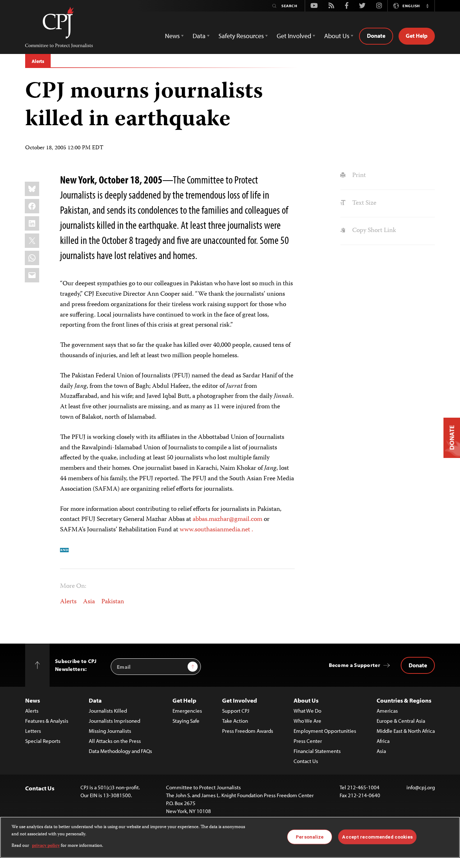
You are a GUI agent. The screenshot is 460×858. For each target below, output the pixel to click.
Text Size (363, 203)
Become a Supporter (354, 665)
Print (358, 175)
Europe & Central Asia (401, 720)
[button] (427, 6)
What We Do (307, 710)
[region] (230, 837)
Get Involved (239, 700)
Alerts (38, 61)
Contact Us (306, 761)
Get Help (417, 35)
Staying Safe (185, 720)
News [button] (172, 36)
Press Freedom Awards (247, 730)
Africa (383, 740)
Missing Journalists (110, 730)
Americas (387, 710)
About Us (306, 700)
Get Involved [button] (294, 36)
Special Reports (42, 740)
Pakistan (112, 601)
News (32, 700)
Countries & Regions (404, 700)
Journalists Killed (108, 710)
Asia (89, 601)
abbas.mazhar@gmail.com (227, 519)
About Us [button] (336, 36)
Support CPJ (235, 710)
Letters (33, 730)
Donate (376, 35)
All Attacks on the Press (115, 740)
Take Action (235, 720)
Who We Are (307, 720)
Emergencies (187, 710)
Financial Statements (317, 751)
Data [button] (199, 36)
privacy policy (46, 846)
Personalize (309, 836)
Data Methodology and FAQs (120, 751)
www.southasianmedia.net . (216, 530)
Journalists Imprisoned (114, 720)
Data (95, 700)
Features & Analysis (46, 720)
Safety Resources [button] (241, 36)
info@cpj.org (420, 787)
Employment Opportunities (325, 730)
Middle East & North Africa (406, 730)
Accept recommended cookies (377, 836)
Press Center (308, 740)
